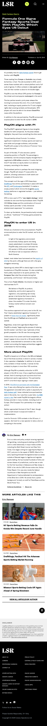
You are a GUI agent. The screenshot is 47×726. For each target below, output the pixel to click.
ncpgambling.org (25, 634)
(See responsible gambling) (19, 637)
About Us (28, 487)
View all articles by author (23, 599)
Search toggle (35, 4)
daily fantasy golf (10, 392)
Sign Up (27, 4)
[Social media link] (14, 62)
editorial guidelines (14, 487)
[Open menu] (43, 4)
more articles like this (21, 494)
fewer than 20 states (19, 316)
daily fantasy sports (26, 73)
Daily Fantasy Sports (10, 14)
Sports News (13, 522)
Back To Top (42, 610)
